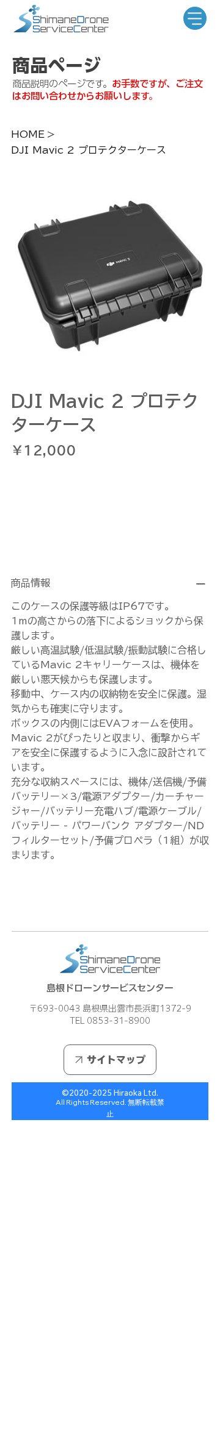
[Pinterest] (31, 902)
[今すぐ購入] (110, 539)
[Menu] (195, 18)
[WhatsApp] (14, 902)
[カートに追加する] (110, 517)
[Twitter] (40, 902)
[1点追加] (72, 480)
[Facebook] (23, 902)
